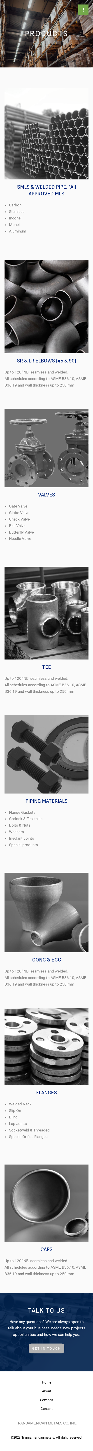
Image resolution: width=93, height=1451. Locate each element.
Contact (47, 1409)
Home (46, 1382)
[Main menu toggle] (83, 9)
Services (46, 1400)
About (46, 1391)
